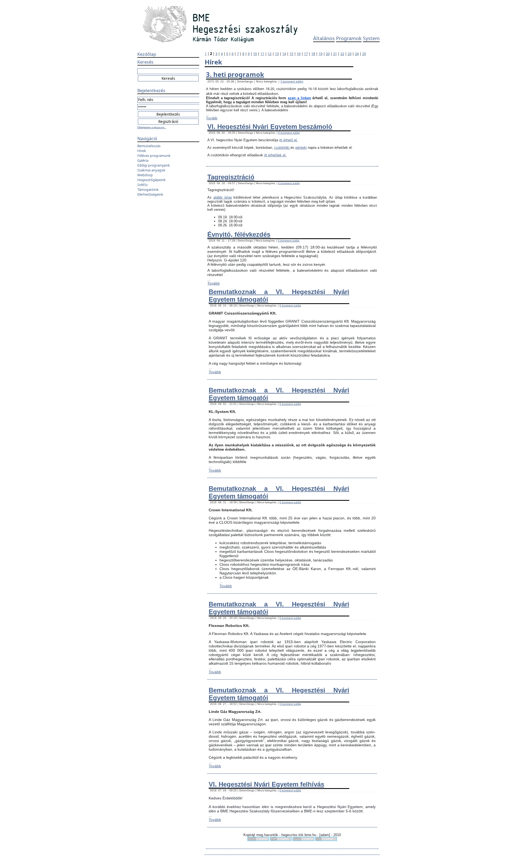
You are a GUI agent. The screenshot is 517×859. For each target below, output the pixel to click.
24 (357, 53)
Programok (349, 38)
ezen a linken (299, 98)
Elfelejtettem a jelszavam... (151, 127)
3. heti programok (235, 74)
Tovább (211, 118)
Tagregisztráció (230, 177)
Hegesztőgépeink (151, 179)
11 (262, 53)
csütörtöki (282, 148)
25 (364, 53)
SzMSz (142, 184)
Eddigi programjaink (153, 165)
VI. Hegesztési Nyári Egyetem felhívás (266, 784)
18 (313, 53)
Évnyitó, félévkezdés (238, 234)
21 (335, 53)
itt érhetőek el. (275, 155)
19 (320, 53)
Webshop (145, 175)
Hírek (141, 150)
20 (328, 53)
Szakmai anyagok (151, 170)
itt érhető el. (288, 140)
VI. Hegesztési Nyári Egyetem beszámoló (269, 126)
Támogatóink (148, 189)
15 (291, 53)
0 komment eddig (292, 81)
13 (277, 53)
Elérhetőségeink (150, 194)
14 (284, 53)
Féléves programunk (153, 155)
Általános (324, 38)
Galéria (142, 160)
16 (299, 53)
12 (269, 53)
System (371, 38)
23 (349, 53)
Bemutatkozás (148, 145)
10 (255, 53)
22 (342, 53)
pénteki (301, 148)
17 (306, 53)
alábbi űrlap (222, 197)
